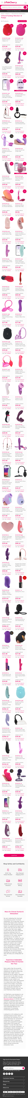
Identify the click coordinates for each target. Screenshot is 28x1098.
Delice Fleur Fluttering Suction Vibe (6, 400)
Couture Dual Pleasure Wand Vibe (20, 316)
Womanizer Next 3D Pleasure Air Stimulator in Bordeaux (20, 842)
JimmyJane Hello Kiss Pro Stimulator (20, 95)
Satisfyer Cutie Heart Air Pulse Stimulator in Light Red (7, 538)
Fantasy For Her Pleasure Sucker (19, 399)
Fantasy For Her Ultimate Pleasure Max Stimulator (19, 455)
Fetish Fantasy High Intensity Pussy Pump (20, 730)
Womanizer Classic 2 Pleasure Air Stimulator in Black (7, 758)
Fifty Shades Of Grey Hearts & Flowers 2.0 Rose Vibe (7, 344)
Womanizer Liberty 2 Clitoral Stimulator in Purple (7, 841)
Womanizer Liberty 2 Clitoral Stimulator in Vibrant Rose (20, 538)
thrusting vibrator (9, 999)
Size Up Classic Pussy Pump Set (20, 482)
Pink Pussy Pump (6, 370)
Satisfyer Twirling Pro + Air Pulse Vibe (7, 813)
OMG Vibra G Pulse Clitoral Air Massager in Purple (20, 427)
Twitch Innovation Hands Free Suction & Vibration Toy (20, 234)
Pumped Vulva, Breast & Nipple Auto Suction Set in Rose (20, 565)
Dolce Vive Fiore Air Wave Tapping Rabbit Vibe (20, 676)
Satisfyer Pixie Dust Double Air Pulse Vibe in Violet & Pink (20, 510)
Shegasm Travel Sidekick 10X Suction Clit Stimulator (20, 372)
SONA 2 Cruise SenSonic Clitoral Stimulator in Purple (6, 593)
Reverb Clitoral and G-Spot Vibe (19, 150)
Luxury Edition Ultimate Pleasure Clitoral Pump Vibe (19, 289)
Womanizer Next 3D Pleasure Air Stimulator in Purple (7, 620)
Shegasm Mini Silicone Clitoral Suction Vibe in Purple (7, 510)
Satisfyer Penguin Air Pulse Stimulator (7, 426)
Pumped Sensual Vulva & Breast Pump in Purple (20, 786)
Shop (4, 1084)
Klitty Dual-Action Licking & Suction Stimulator (19, 179)
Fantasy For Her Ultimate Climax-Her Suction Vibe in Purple (20, 344)
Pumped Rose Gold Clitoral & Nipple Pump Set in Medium (7, 455)
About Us (6, 1087)
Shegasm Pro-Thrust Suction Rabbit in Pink (7, 261)
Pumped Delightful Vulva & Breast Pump (20, 123)
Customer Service (8, 1078)
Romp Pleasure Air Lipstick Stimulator (6, 675)
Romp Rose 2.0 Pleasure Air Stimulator (19, 41)
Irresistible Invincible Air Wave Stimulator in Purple (7, 68)
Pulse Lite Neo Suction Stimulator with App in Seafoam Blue (20, 262)
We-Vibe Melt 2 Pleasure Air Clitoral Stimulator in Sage (7, 482)
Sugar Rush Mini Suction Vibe (6, 647)
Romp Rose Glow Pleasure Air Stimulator (19, 703)
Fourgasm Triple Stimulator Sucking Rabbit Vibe (6, 565)
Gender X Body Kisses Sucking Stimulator (5, 289)
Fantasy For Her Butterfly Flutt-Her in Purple (7, 151)
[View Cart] (25, 3)
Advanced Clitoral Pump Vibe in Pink (19, 206)
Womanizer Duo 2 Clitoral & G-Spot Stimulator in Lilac (6, 731)
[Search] (25, 7)
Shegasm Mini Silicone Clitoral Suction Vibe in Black (20, 648)
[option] (14, 11)
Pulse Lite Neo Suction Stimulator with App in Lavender (7, 96)
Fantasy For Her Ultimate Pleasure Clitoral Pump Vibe (19, 68)
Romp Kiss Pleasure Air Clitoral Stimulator (7, 206)
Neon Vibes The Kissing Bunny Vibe (6, 785)
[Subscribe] (23, 1068)
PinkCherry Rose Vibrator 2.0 (6, 40)
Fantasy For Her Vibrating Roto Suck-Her (20, 758)
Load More (14, 855)
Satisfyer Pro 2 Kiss (19, 591)
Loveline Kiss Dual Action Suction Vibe (6, 233)
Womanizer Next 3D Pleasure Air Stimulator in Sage (7, 703)
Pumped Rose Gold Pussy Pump (6, 123)
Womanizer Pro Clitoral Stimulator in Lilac (7, 179)
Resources (6, 1081)
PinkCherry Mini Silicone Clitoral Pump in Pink (7, 317)
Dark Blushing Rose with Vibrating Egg (20, 620)
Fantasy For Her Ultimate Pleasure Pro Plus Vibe (20, 814)
